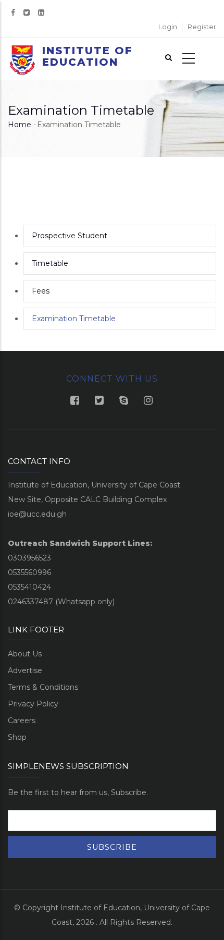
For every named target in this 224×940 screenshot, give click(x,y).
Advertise (25, 670)
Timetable (50, 263)
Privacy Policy (33, 704)
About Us (25, 653)
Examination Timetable (74, 318)
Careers (21, 720)
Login (167, 26)
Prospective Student (69, 235)
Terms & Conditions (43, 687)
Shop (17, 737)
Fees (40, 291)
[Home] (22, 62)
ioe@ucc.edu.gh (37, 514)
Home (19, 124)
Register (202, 26)
